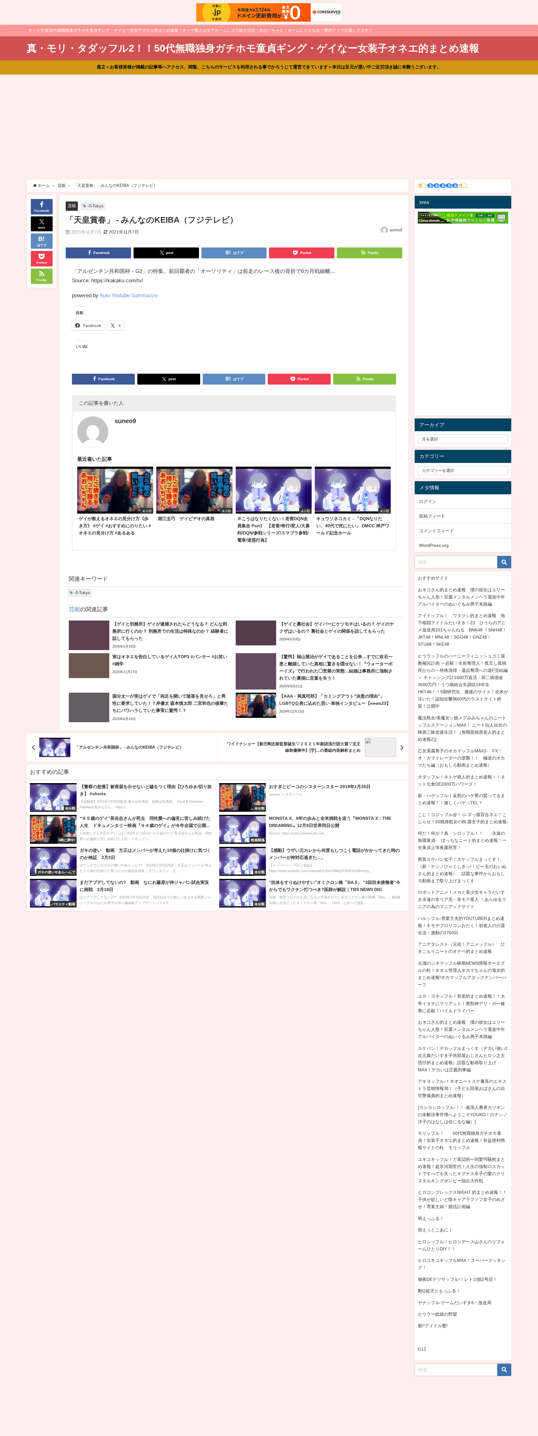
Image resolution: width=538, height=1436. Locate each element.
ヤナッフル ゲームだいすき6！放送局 (454, 1302)
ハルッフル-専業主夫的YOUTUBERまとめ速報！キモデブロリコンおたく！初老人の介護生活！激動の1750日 (461, 925)
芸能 (72, 206)
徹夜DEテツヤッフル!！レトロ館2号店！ (457, 1279)
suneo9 (395, 230)
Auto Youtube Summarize (129, 295)
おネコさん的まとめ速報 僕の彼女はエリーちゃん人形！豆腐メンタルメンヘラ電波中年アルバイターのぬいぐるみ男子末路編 (461, 597)
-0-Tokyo (95, 206)
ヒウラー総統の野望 (437, 1314)
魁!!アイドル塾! (433, 1325)
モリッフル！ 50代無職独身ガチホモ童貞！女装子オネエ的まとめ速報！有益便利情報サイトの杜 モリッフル (461, 1140)
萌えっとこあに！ (435, 1230)
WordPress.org (434, 545)
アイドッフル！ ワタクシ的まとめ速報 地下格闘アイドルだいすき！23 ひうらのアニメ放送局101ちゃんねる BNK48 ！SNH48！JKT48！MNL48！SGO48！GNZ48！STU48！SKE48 (462, 629)
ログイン (428, 501)
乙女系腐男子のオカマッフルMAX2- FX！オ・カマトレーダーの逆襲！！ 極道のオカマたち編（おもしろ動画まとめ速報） (461, 758)
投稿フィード (432, 516)
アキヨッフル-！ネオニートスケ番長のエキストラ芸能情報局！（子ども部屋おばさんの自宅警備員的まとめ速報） (462, 1088)
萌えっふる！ (431, 1218)
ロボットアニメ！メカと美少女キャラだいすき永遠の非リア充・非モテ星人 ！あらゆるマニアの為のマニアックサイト (462, 899)
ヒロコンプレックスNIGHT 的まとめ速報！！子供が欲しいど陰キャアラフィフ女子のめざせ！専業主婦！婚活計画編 (462, 1199)
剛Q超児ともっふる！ (439, 1291)
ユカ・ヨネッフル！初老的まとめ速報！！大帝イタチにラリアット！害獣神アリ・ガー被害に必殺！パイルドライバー (461, 1003)
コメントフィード (436, 531)
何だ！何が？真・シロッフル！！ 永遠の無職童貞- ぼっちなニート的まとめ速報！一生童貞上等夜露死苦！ (462, 840)
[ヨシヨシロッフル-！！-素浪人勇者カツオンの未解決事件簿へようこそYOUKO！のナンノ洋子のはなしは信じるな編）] (462, 1114)
